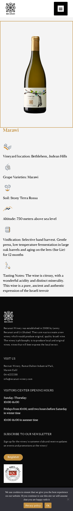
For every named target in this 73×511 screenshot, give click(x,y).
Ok (48, 505)
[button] (61, 8)
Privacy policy (33, 505)
